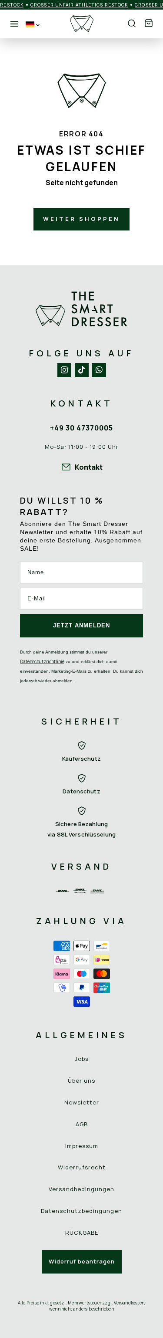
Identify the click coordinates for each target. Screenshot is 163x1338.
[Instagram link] (64, 370)
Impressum (81, 1146)
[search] (132, 24)
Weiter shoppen (81, 219)
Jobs (82, 1059)
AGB (82, 1124)
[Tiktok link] (82, 370)
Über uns (81, 1080)
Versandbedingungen (81, 1189)
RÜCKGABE (81, 1232)
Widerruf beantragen (82, 1261)
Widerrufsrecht (82, 1167)
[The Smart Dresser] (82, 24)
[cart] (149, 23)
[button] (149, 23)
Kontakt (89, 467)
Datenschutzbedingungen (81, 1211)
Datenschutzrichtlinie (42, 661)
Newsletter (81, 1102)
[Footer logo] (81, 309)
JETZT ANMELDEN (81, 625)
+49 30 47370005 (81, 428)
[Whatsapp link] (99, 370)
